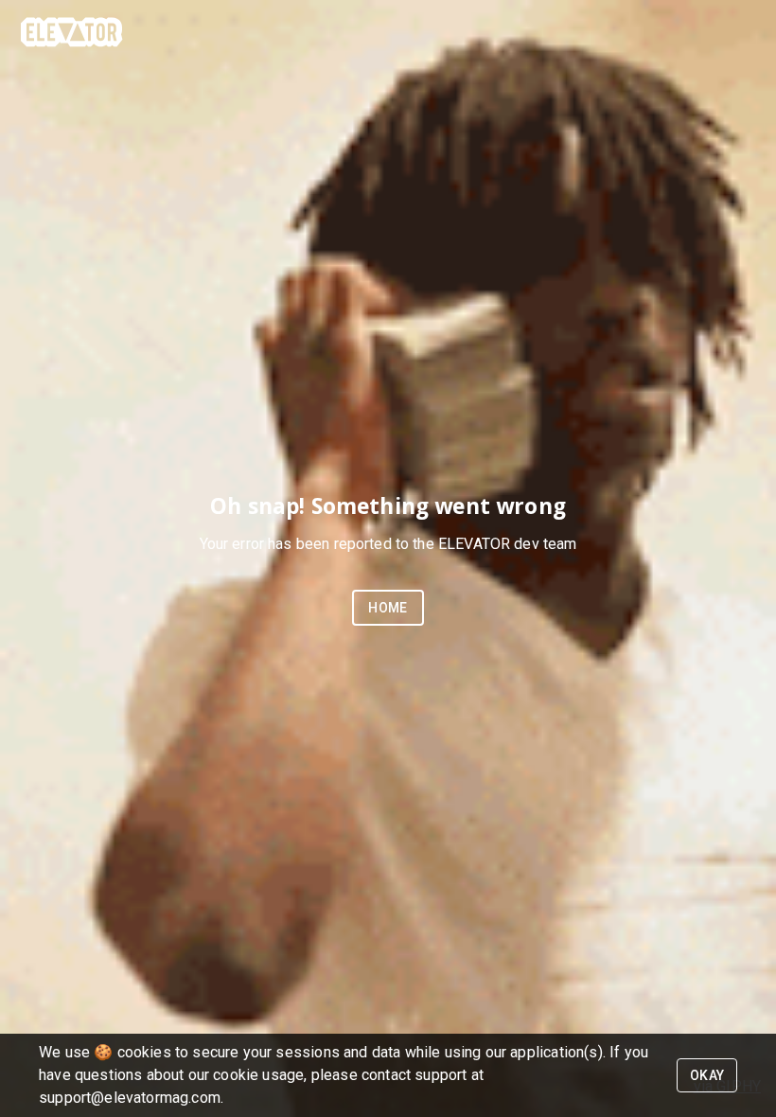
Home (388, 607)
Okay (707, 1075)
